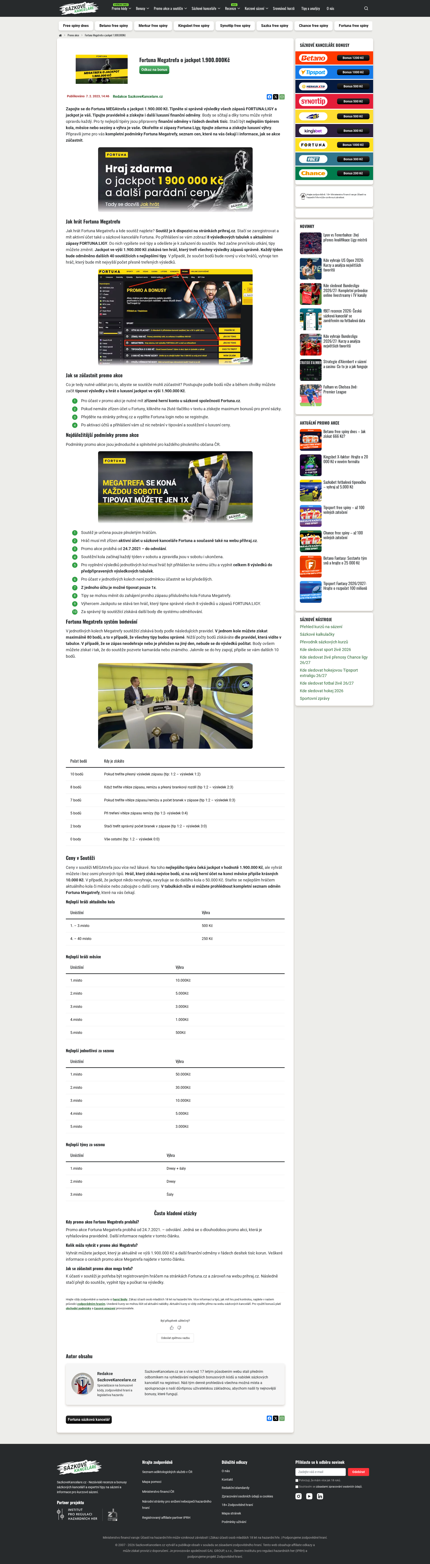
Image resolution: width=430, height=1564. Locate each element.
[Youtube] (309, 1496)
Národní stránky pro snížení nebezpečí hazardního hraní (176, 1505)
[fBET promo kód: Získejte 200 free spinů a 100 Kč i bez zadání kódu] (313, 159)
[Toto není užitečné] (179, 1327)
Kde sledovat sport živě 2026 (325, 649)
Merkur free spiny (153, 26)
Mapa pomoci (151, 1482)
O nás (226, 1471)
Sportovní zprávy (315, 698)
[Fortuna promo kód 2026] (313, 145)
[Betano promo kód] (313, 58)
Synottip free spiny (235, 26)
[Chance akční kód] (313, 173)
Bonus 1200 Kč (353, 58)
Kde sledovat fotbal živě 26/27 (327, 683)
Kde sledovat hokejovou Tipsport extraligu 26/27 (329, 673)
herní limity (120, 1299)
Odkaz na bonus (154, 69)
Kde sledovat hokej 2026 (321, 690)
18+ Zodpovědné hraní (237, 1505)
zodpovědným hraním (91, 1304)
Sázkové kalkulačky (317, 634)
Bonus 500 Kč (353, 86)
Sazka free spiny (274, 26)
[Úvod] (60, 35)
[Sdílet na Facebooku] (269, 97)
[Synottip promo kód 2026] (313, 101)
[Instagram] (298, 1496)
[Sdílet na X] (275, 97)
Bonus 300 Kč (353, 130)
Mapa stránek (231, 1513)
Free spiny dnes (76, 26)
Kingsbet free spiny (193, 26)
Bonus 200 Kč (353, 173)
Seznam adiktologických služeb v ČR (167, 1472)
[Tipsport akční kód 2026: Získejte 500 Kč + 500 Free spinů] (313, 72)
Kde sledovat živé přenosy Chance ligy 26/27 (334, 660)
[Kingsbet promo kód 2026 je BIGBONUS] (313, 131)
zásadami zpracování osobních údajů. (339, 1486)
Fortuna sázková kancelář (89, 1419)
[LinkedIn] (320, 1496)
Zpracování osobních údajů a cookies (247, 1496)
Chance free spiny (313, 26)
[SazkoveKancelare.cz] (96, 1467)
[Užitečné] (171, 1327)
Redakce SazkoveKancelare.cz (138, 96)
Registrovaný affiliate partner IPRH (166, 1517)
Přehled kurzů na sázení (321, 626)
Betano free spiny (113, 26)
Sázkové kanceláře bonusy (324, 45)
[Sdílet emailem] (282, 97)
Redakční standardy (235, 1488)
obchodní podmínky (78, 1308)
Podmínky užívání (234, 1522)
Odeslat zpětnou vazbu (175, 1338)
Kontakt (227, 1479)
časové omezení (104, 1308)
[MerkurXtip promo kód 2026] (313, 86)
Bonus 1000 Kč (353, 72)
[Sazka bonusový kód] (313, 116)
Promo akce (73, 35)
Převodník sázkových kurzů (324, 642)
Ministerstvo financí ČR (158, 1491)
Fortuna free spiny (353, 26)
